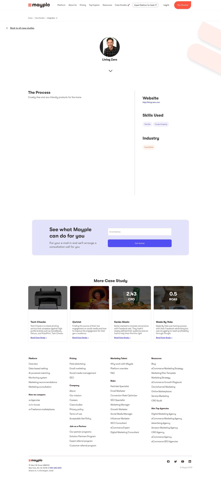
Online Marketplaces (161, 391)
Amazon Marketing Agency (164, 427)
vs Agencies (34, 400)
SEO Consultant (118, 423)
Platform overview (119, 368)
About (72, 391)
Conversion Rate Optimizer (123, 395)
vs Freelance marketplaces (42, 409)
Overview (33, 364)
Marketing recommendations (43, 382)
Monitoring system (38, 377)
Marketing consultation (40, 387)
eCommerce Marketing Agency (166, 418)
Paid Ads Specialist (119, 386)
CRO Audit (156, 400)
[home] (39, 5)
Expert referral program (81, 441)
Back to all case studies (22, 28)
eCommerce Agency (161, 437)
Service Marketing (160, 396)
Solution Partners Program (83, 436)
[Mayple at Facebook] (168, 461)
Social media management (83, 373)
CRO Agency (157, 432)
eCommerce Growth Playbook (166, 382)
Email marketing (78, 368)
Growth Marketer (118, 409)
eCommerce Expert (120, 427)
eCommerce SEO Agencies (164, 441)
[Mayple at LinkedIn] (189, 461)
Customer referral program (83, 445)
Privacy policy (76, 409)
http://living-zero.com (151, 102)
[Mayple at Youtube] (182, 461)
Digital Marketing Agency (163, 414)
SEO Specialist (117, 400)
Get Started (182, 5)
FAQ (112, 373)
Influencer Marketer (120, 418)
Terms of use (76, 414)
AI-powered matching (39, 373)
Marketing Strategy (160, 377)
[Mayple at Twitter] (175, 461)
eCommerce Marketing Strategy (167, 368)
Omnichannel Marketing (163, 387)
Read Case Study (38, 338)
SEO (72, 377)
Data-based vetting (38, 368)
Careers (74, 400)
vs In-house (34, 404)
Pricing (73, 358)
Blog (153, 364)
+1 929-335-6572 (55, 468)
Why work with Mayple (121, 364)
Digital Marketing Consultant (124, 432)
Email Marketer (117, 391)
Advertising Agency (160, 423)
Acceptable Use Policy (80, 418)
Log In (166, 5)
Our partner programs (80, 431)
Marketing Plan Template (163, 373)
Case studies (76, 404)
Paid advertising (77, 364)
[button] (61, 5)
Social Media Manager (121, 414)
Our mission (75, 395)
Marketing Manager (120, 404)
